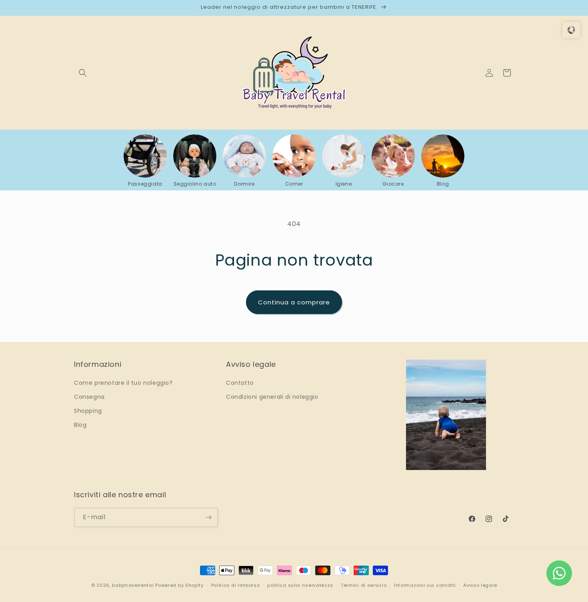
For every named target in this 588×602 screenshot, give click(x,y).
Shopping (88, 411)
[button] (83, 73)
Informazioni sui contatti (425, 585)
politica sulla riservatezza (300, 585)
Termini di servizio (363, 585)
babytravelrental (133, 585)
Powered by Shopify (179, 585)
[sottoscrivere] (208, 517)
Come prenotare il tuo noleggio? (123, 383)
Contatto (240, 383)
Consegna (89, 397)
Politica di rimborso (235, 585)
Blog (80, 425)
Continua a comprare (294, 302)
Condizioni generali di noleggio (272, 397)
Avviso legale (480, 585)
